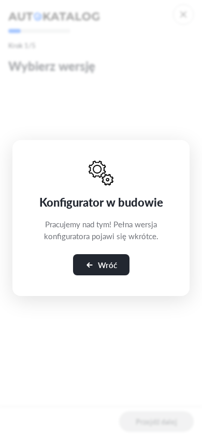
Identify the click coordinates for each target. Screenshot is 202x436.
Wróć (107, 264)
